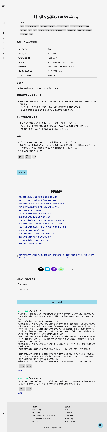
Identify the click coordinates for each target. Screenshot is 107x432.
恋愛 (52, 30)
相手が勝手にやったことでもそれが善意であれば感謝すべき (41, 203)
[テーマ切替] (3, 414)
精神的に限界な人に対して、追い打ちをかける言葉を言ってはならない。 (41, 255)
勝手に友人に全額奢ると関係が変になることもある (38, 197)
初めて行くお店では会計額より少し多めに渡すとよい (39, 233)
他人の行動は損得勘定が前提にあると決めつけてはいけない (41, 223)
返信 (20, 370)
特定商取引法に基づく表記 (41, 418)
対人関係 (41, 30)
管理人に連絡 (36, 410)
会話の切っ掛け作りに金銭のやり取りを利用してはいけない (41, 220)
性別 (47, 30)
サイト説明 (36, 413)
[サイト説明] (3, 33)
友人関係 (23, 30)
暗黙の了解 (81, 30)
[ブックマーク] (3, 417)
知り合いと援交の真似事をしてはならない (35, 237)
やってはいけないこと (32, 26)
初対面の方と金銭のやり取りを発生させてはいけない (39, 207)
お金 (22, 26)
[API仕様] (3, 38)
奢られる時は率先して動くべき (31, 210)
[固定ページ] (3, 18)
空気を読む (24, 34)
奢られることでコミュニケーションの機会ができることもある (42, 227)
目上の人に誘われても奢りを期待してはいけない (37, 200)
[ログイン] (3, 58)
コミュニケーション (63, 26)
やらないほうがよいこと (48, 26)
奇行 (30, 30)
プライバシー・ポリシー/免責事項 (43, 416)
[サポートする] (3, 28)
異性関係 (88, 30)
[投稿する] (3, 53)
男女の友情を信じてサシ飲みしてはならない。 (80, 255)
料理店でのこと (60, 30)
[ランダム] (3, 23)
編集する (22, 172)
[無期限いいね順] (3, 43)
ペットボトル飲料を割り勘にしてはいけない (36, 213)
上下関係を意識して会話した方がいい (33, 240)
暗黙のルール (71, 30)
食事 (31, 34)
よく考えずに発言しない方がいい (31, 230)
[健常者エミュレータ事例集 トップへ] (3, 5)
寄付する (35, 421)
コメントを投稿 (57, 302)
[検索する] (3, 48)
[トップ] (3, 13)
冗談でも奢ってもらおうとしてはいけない (35, 217)
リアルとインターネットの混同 (80, 26)
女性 (35, 30)
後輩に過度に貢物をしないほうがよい (33, 243)
